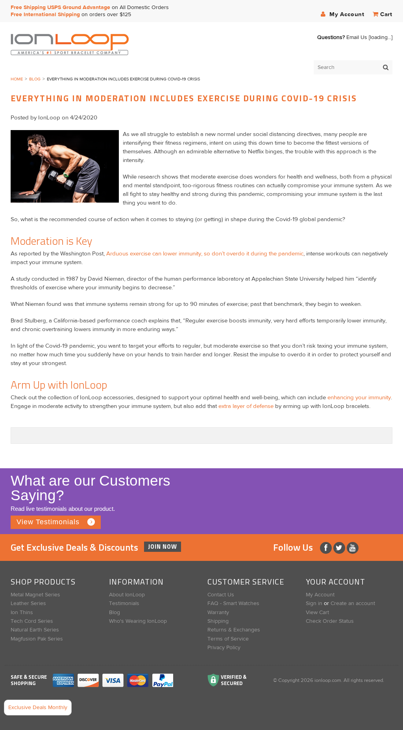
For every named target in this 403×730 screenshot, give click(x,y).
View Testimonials (48, 522)
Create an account (353, 603)
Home (17, 79)
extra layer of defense (246, 406)
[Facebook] (326, 548)
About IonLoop (127, 594)
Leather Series (28, 603)
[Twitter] (340, 548)
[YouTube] (353, 548)
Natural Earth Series (35, 629)
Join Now (162, 546)
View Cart (317, 612)
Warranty (218, 612)
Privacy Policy (223, 647)
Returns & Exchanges (233, 629)
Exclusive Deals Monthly (37, 707)
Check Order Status (330, 621)
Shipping (218, 621)
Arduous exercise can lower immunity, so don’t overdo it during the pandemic (204, 253)
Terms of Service (228, 638)
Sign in (314, 603)
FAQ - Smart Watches (233, 603)
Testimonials (124, 603)
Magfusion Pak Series (37, 638)
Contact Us (220, 594)
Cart (386, 14)
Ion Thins (22, 612)
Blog (35, 79)
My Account (345, 14)
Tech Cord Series (32, 621)
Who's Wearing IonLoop (138, 621)
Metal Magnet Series (35, 594)
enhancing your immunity (359, 397)
